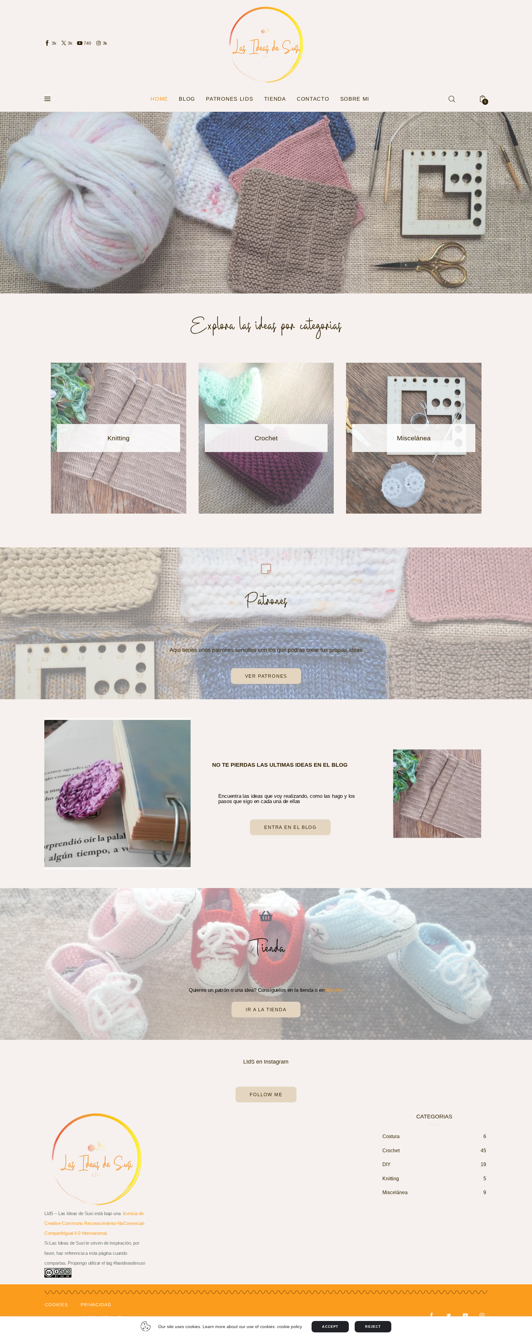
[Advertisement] (265, 1175)
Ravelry (335, 990)
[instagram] (482, 1315)
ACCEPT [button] (330, 1326)
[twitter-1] (448, 1315)
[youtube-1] (465, 1315)
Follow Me (266, 1094)
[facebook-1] (431, 1315)
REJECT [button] (373, 1326)
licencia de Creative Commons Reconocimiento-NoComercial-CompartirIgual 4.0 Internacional (94, 1223)
